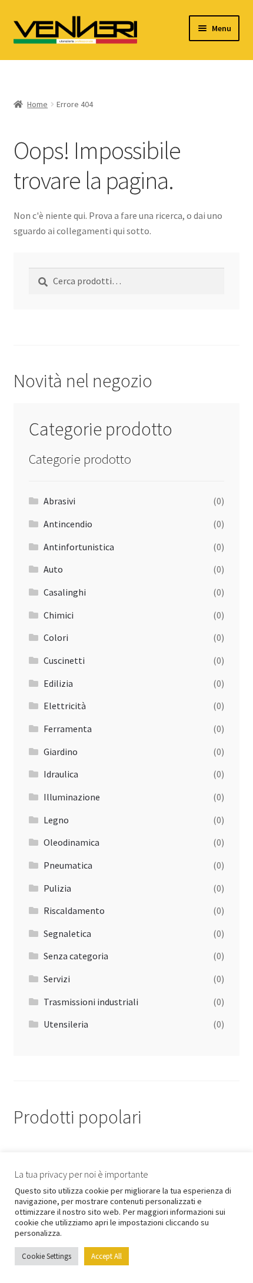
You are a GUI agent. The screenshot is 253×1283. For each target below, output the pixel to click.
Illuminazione (72, 797)
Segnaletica (67, 933)
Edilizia (58, 683)
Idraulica (61, 774)
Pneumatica (68, 865)
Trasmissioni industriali (91, 1002)
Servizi (57, 979)
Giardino (61, 751)
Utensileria (66, 1024)
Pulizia (57, 888)
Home (37, 104)
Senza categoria (76, 956)
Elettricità (65, 706)
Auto (53, 569)
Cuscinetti (64, 660)
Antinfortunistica (79, 547)
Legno (56, 820)
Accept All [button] (106, 1256)
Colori (56, 637)
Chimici (59, 615)
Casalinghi (65, 592)
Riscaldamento (74, 910)
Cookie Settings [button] (46, 1256)
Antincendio (68, 524)
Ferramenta (68, 728)
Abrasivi (59, 501)
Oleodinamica (71, 842)
